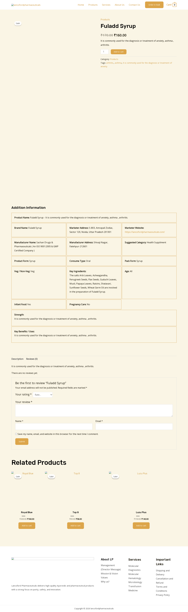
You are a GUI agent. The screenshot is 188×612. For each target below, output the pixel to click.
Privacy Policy (163, 594)
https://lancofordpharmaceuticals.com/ (145, 231)
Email (99, 421)
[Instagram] (165, 600)
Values (104, 577)
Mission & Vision (109, 573)
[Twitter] (161, 600)
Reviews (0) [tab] (32, 358)
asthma (118, 63)
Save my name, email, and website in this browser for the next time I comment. (58, 434)
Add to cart (119, 51)
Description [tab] (17, 358)
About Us (119, 4)
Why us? (105, 581)
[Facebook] (158, 600)
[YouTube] (169, 600)
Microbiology (135, 582)
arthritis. (110, 63)
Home (81, 4)
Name (19, 421)
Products (93, 4)
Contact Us (134, 4)
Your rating (23, 394)
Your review (23, 402)
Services (106, 4)
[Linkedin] (173, 600)
